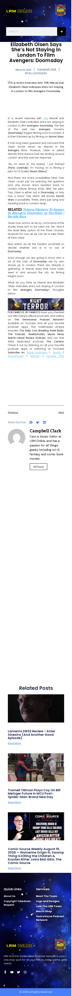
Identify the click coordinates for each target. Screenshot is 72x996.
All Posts (38, 466)
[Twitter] (18, 972)
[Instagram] (25, 972)
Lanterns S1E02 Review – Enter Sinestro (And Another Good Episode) (31, 734)
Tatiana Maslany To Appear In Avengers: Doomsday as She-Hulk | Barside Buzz (36, 213)
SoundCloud (15, 356)
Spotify (57, 352)
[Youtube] (11, 972)
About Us (9, 896)
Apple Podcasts (37, 352)
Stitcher (34, 356)
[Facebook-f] (5, 972)
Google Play (55, 356)
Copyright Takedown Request (17, 903)
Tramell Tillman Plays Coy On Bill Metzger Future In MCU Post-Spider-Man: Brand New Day (34, 793)
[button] (36, 17)
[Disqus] (36, 542)
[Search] (61, 31)
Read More (14, 743)
